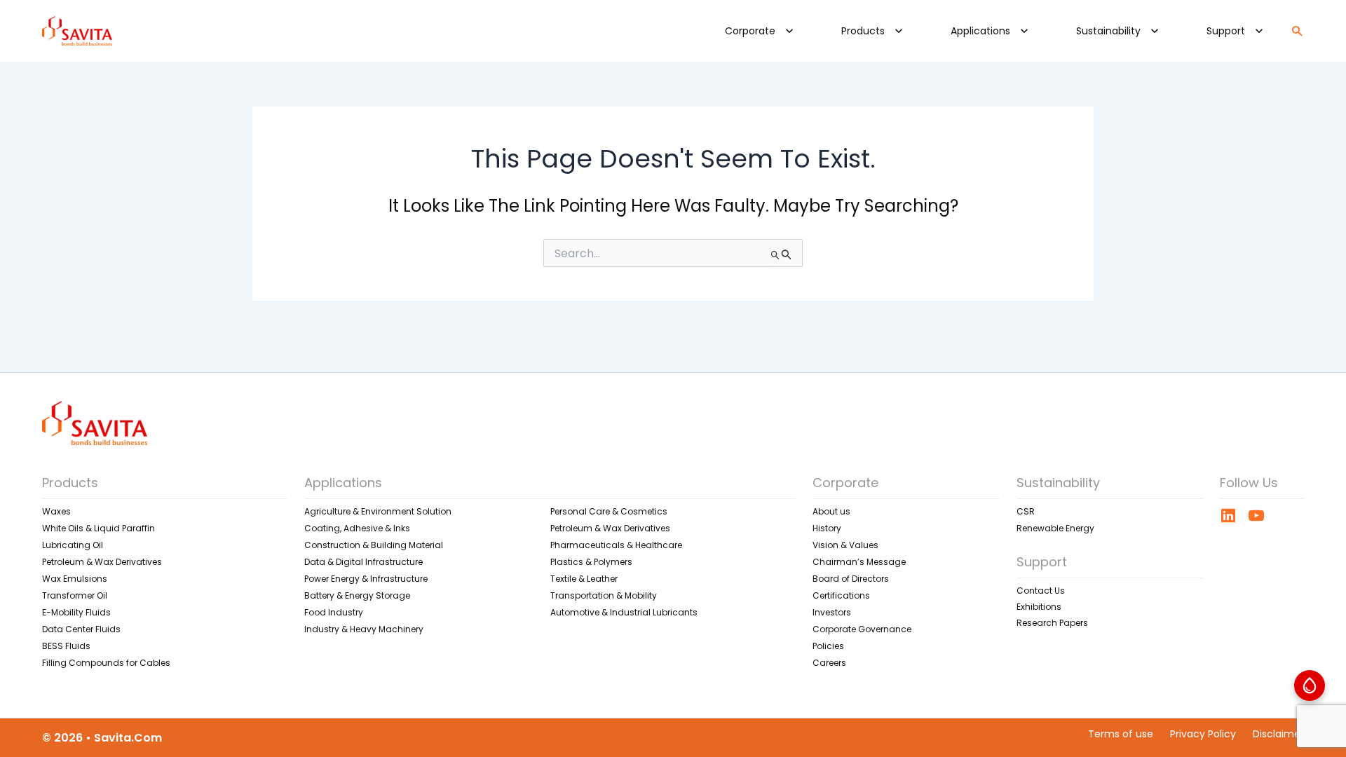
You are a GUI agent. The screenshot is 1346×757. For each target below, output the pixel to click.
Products (863, 31)
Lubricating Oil (72, 545)
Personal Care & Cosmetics (608, 511)
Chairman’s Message (859, 562)
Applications (980, 31)
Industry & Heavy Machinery (363, 629)
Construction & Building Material (373, 545)
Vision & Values (845, 545)
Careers (829, 663)
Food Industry (333, 612)
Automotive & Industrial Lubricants (624, 612)
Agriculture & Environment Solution (377, 511)
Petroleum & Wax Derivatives (102, 562)
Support (1225, 31)
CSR (1026, 511)
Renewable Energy (1055, 528)
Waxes (56, 511)
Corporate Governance (862, 629)
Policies (828, 646)
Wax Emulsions (74, 579)
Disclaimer (1278, 734)
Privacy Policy (1203, 734)
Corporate (750, 31)
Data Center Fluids (81, 629)
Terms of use (1120, 734)
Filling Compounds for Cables (106, 663)
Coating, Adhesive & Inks (357, 528)
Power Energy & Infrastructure (366, 579)
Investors (832, 612)
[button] (789, 31)
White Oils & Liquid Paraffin (98, 528)
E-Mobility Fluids (76, 612)
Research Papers (1052, 623)
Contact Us (1041, 590)
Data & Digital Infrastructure (363, 562)
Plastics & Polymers (591, 562)
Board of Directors (851, 579)
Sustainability (1108, 31)
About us (831, 511)
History (827, 528)
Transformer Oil (74, 595)
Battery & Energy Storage (357, 595)
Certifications (841, 595)
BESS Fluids (66, 646)
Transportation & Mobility (603, 595)
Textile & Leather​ (584, 579)
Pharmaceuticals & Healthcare (616, 545)
